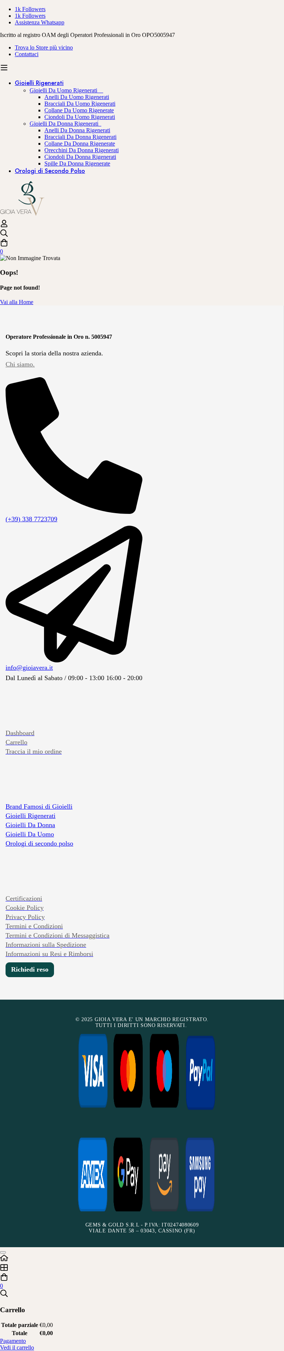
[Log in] (4, 225)
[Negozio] (142, 1268)
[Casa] (142, 1258)
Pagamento (13, 1341)
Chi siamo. (20, 364)
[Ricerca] (142, 234)
